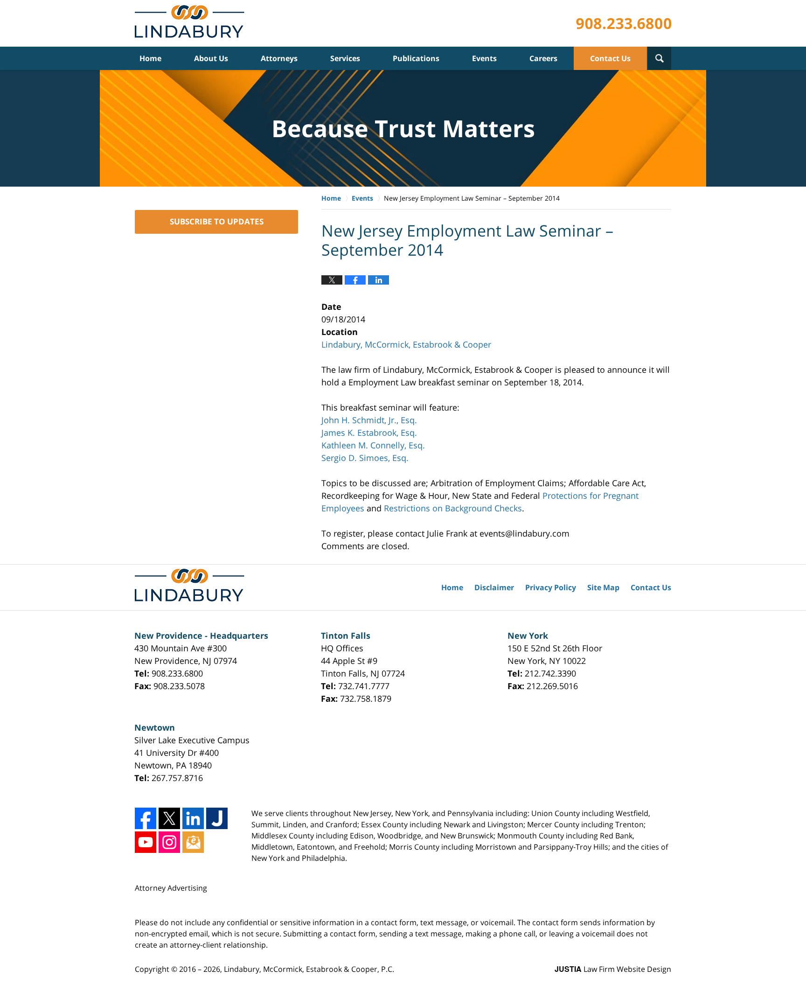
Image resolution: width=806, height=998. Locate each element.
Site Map (603, 587)
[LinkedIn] (193, 818)
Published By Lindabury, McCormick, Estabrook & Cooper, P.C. (623, 23)
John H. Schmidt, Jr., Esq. (369, 420)
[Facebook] (145, 818)
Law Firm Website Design (613, 969)
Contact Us (610, 58)
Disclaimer (494, 587)
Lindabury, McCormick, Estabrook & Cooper (406, 344)
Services (345, 58)
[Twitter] (169, 818)
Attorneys (279, 58)
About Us (211, 58)
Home (150, 58)
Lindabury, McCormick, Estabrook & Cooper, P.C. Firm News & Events (191, 23)
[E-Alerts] (193, 842)
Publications (416, 58)
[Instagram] (169, 842)
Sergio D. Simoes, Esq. (365, 457)
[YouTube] (145, 842)
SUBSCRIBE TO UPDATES (217, 221)
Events (484, 58)
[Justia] (217, 818)
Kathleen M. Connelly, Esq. (373, 445)
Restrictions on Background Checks (453, 508)
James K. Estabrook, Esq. (369, 432)
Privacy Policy (550, 587)
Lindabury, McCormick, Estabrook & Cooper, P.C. (309, 969)
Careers (543, 58)
